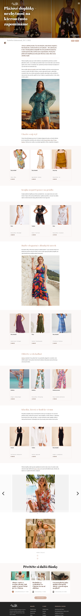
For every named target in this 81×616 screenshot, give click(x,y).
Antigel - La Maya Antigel (16, 395)
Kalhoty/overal (56, 389)
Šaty (12, 225)
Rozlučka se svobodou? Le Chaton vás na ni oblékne (39, 583)
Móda (73, 40)
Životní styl (32, 611)
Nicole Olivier (47, 140)
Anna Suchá (38, 590)
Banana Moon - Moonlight (16, 232)
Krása (31, 615)
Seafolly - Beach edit (36, 452)
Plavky (77, 40)
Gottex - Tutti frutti (36, 232)
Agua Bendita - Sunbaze (36, 177)
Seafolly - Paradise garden (37, 340)
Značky (44, 611)
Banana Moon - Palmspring (37, 395)
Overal (12, 446)
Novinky (44, 609)
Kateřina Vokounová (14, 40)
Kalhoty (23, 356)
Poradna (44, 613)
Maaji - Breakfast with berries (59, 395)
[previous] (4, 491)
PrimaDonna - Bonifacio (57, 340)
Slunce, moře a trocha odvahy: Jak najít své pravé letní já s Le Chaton (19, 583)
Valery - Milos (13, 177)
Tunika (33, 225)
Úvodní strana (33, 607)
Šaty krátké (13, 170)
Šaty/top (55, 170)
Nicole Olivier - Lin (56, 177)
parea (35, 466)
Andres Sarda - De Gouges (16, 340)
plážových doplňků (32, 69)
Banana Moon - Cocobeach (58, 232)
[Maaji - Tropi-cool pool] (40, 491)
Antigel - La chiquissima (57, 452)
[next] (77, 491)
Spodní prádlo (33, 609)
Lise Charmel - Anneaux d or (16, 452)
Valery (51, 140)
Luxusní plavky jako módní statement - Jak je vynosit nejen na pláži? (60, 583)
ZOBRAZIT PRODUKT (19, 182)
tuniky (38, 466)
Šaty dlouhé (34, 170)
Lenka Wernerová (19, 590)
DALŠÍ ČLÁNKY (40, 596)
